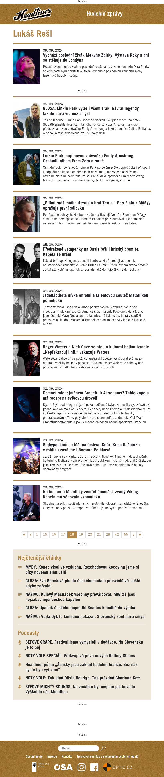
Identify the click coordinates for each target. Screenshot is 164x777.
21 (99, 534)
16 (54, 534)
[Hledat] (102, 748)
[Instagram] (82, 767)
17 (63, 534)
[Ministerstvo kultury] (40, 767)
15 (45, 534)
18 (72, 534)
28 (108, 534)
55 (126, 534)
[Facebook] (94, 767)
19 (81, 534)
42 (117, 534)
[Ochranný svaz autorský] (63, 767)
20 (90, 534)
